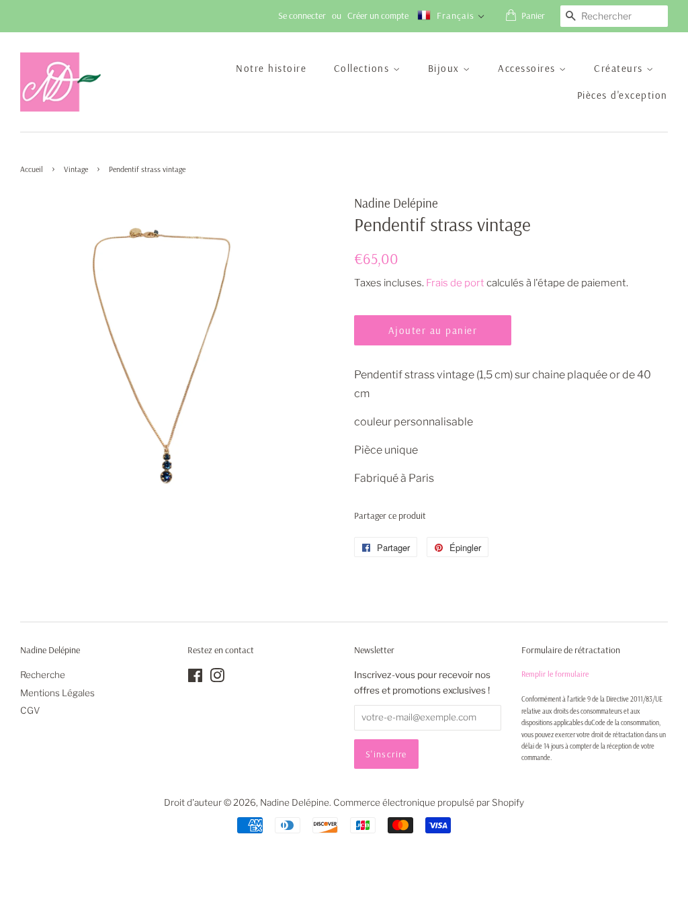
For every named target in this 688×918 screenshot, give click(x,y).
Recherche (42, 674)
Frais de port (455, 283)
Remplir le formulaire (555, 674)
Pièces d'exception (622, 95)
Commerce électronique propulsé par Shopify (428, 802)
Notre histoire (271, 68)
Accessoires (528, 68)
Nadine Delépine (294, 802)
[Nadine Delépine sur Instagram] (217, 678)
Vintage (76, 169)
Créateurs (620, 68)
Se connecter (302, 15)
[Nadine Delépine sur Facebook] (195, 678)
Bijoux (446, 68)
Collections (363, 68)
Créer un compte (377, 15)
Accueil (31, 169)
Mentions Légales (57, 692)
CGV (30, 710)
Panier (533, 15)
